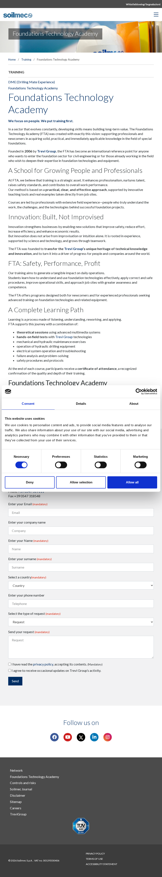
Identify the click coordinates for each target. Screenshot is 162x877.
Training (26, 59)
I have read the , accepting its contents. (57, 664)
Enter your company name (27, 522)
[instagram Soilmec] (108, 737)
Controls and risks (23, 783)
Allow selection (81, 482)
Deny (30, 482)
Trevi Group (46, 151)
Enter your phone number (26, 595)
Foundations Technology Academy (33, 88)
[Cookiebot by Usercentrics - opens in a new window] (138, 391)
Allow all (132, 482)
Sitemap (16, 802)
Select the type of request (34, 613)
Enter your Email (27, 504)
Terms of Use (94, 858)
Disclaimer (17, 795)
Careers (15, 808)
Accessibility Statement (101, 864)
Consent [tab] (28, 403)
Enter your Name (28, 540)
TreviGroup (18, 814)
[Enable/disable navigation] (156, 14)
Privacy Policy (95, 853)
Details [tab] (81, 403)
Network (16, 770)
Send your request (29, 632)
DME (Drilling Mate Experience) (31, 82)
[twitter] (81, 737)
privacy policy (43, 664)
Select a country (27, 577)
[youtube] (67, 737)
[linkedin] (94, 737)
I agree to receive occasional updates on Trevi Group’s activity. (56, 670)
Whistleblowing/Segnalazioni (143, 4)
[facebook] (54, 737)
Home (12, 59)
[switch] (61, 465)
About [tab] (134, 403)
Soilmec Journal (21, 789)
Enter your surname (30, 559)
